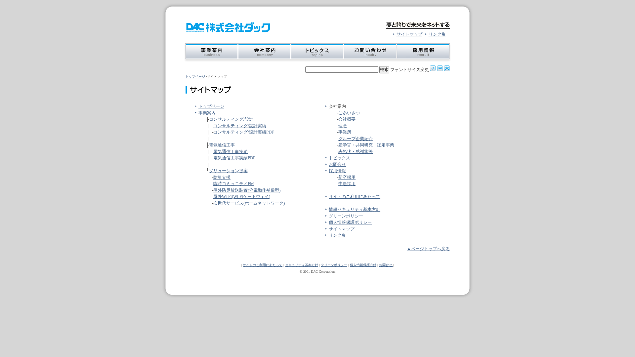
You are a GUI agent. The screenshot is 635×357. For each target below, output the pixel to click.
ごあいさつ (349, 112)
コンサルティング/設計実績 (239, 125)
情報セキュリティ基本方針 (354, 209)
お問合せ (337, 164)
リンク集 (437, 34)
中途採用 (347, 183)
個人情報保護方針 (363, 265)
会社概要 (347, 119)
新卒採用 (347, 177)
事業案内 (207, 112)
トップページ (195, 76)
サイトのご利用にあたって (354, 196)
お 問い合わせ (370, 52)
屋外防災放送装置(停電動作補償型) (246, 190)
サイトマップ (409, 34)
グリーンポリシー (346, 216)
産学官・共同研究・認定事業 (366, 144)
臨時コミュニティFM (233, 183)
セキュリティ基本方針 (301, 265)
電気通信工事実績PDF (234, 157)
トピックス (339, 157)
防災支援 (222, 177)
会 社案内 (264, 52)
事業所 (344, 132)
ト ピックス (317, 52)
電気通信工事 (222, 144)
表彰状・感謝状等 (355, 151)
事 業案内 (211, 52)
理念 (342, 125)
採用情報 (337, 170)
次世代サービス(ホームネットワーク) (249, 203)
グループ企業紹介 (355, 138)
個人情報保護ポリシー (350, 222)
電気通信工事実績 (230, 151)
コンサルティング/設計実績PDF (243, 132)
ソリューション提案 (228, 170)
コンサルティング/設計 (231, 119)
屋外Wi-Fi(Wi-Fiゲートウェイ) (241, 196)
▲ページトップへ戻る (428, 248)
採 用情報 (424, 52)
